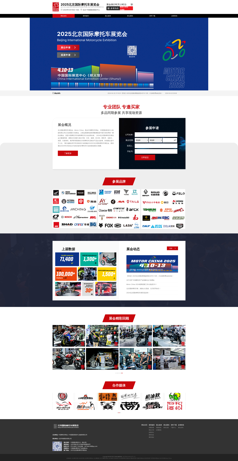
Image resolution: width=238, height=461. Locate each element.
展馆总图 (166, 427)
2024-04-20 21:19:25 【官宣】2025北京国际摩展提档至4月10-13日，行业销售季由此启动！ (109, 93)
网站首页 (64, 16)
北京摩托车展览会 (88, 458)
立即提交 (145, 157)
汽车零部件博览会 (154, 458)
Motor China (168, 458)
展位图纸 (130, 16)
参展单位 (151, 432)
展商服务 (86, 16)
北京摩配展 (96, 458)
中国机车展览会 (140, 458)
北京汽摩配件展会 (103, 458)
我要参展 (151, 427)
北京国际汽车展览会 (114, 458)
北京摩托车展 (74, 458)
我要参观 (158, 427)
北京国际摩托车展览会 (124, 458)
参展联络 (174, 16)
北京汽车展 (162, 458)
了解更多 (68, 153)
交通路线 (158, 430)
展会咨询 (180, 427)
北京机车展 (81, 458)
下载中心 (173, 427)
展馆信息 (151, 435)
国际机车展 (133, 458)
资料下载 (152, 16)
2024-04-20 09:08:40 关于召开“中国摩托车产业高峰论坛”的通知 (158, 93)
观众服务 (108, 16)
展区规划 (151, 437)
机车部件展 (147, 458)
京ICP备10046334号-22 (129, 456)
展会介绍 (151, 430)
